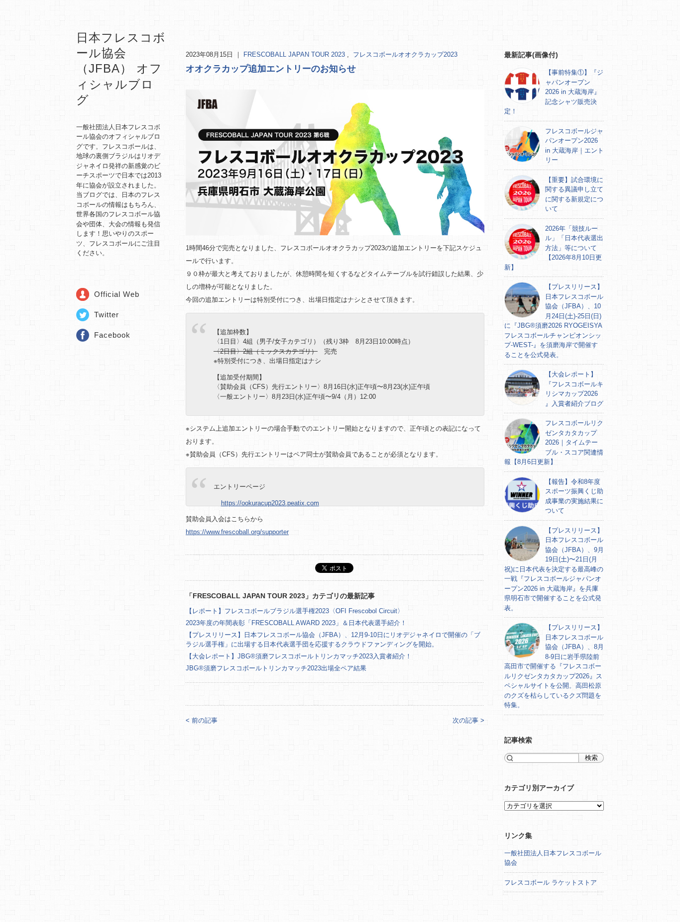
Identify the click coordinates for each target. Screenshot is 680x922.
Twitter (106, 314)
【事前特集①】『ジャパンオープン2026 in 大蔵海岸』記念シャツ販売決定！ (553, 92)
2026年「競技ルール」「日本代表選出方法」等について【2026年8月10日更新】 (553, 248)
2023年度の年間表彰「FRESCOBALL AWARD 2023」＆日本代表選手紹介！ (296, 623)
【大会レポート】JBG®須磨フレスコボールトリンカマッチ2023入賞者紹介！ (299, 656)
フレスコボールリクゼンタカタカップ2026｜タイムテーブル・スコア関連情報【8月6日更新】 (553, 442)
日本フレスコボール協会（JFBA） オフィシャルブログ (121, 68)
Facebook (112, 335)
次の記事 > (468, 720)
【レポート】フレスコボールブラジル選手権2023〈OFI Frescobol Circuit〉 (295, 611)
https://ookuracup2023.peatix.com (270, 503)
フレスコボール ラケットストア (550, 882)
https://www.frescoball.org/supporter (237, 532)
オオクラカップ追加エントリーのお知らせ (271, 69)
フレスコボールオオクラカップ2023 (405, 54)
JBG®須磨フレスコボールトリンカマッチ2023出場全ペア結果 (276, 668)
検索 (591, 757)
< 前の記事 (202, 720)
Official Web (116, 294)
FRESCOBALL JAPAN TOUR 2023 (295, 54)
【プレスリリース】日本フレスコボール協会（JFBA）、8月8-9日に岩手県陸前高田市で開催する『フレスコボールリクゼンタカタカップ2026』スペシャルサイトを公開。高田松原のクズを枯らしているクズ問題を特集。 (554, 666)
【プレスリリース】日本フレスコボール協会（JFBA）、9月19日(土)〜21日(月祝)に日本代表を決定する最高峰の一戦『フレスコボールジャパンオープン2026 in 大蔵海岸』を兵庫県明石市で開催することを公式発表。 (554, 569)
